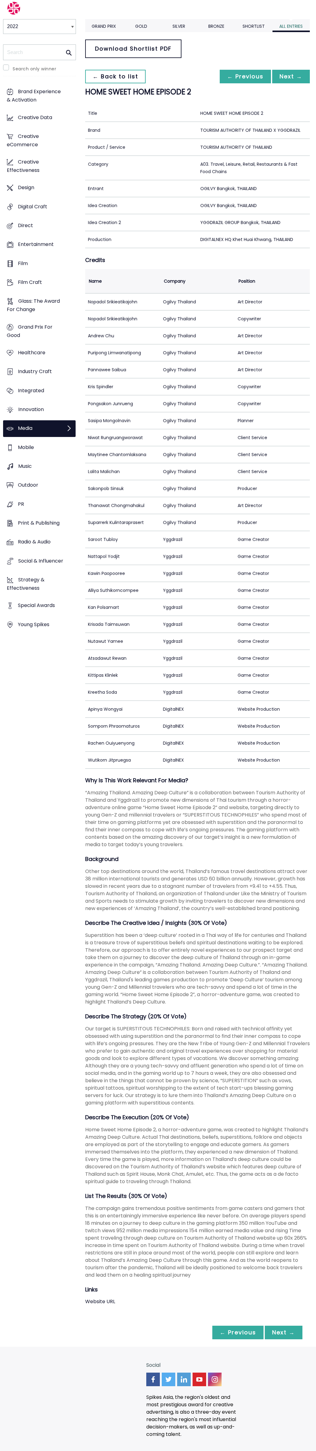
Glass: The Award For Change (33, 305)
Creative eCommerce (23, 140)
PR (21, 504)
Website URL (100, 1301)
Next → (291, 76)
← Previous (245, 76)
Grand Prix (104, 26)
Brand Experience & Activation (34, 96)
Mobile (26, 447)
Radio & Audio (34, 542)
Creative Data (35, 117)
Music (25, 466)
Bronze (216, 26)
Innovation (31, 409)
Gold (141, 26)
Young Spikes (33, 624)
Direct (25, 225)
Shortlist (254, 26)
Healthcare (31, 352)
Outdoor (28, 485)
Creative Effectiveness (23, 166)
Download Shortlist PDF (133, 48)
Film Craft (30, 282)
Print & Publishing (39, 522)
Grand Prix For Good (29, 331)
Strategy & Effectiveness (25, 584)
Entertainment (36, 244)
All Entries (291, 26)
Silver (179, 26)
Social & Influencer (40, 560)
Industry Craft (35, 371)
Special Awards (36, 605)
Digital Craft (32, 206)
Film (23, 263)
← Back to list (115, 76)
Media (25, 428)
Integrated (31, 390)
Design (26, 187)
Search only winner (34, 69)
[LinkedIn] (184, 1379)
